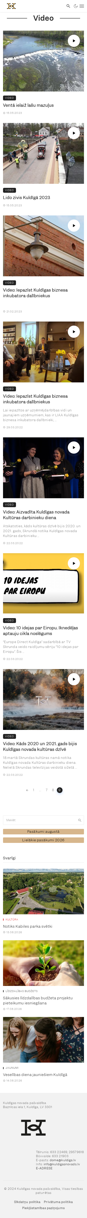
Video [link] (9, 98)
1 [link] (33, 790)
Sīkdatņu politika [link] (27, 1202)
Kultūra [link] (12, 919)
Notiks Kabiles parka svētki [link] (27, 926)
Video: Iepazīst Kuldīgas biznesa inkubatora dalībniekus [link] (35, 293)
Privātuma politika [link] (58, 1202)
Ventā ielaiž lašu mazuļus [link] (28, 105)
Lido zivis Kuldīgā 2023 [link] (26, 197)
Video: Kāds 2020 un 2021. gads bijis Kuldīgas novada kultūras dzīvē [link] (40, 746)
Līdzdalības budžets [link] (22, 991)
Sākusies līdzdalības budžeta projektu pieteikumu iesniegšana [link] (38, 1001)
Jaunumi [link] (12, 1068)
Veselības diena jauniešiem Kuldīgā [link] (35, 1074)
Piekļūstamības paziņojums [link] (43, 1208)
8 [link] (53, 790)
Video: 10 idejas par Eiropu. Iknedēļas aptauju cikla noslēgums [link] (40, 630)
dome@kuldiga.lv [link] (63, 1160)
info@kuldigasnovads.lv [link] (62, 1164)
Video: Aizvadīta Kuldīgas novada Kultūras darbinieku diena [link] (36, 515)
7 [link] (47, 790)
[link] (32, 6)
